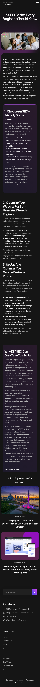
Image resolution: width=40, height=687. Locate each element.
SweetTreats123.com (12, 177)
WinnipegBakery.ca (15, 171)
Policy (23, 683)
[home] (7, 3)
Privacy (17, 683)
